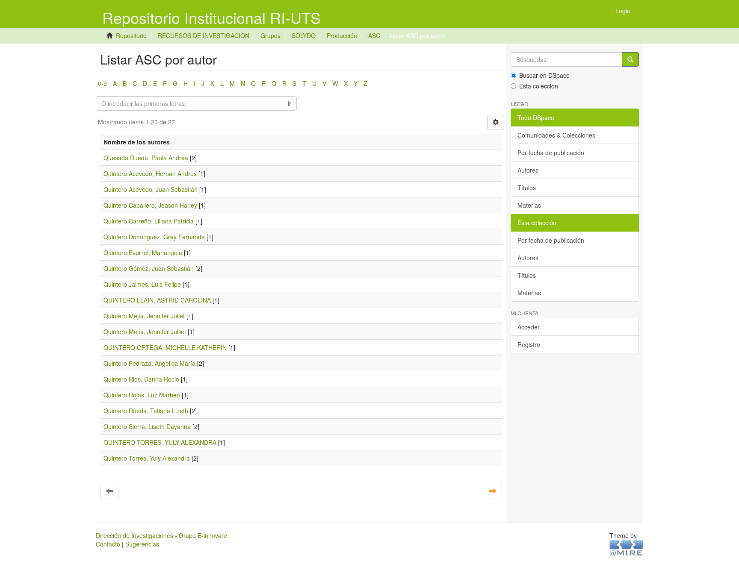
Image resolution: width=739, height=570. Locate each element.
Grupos (270, 35)
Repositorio (131, 35)
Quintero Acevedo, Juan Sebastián (150, 189)
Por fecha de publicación (550, 152)
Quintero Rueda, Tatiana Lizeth (145, 410)
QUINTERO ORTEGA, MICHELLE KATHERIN (165, 347)
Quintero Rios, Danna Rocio (141, 379)
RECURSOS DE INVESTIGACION (203, 35)
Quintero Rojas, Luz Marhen (141, 395)
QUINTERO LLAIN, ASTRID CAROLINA (157, 300)
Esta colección (538, 86)
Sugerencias (142, 544)
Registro (528, 344)
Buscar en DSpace (544, 75)
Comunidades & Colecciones (556, 135)
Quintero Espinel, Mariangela (142, 252)
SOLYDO (304, 35)
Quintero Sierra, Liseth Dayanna (147, 426)
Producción (342, 35)
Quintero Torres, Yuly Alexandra (146, 458)
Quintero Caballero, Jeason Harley (150, 205)
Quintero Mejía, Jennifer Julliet (144, 331)
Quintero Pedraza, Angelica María (149, 363)
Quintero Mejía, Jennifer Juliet (144, 315)
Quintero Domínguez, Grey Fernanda (154, 236)
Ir (289, 103)
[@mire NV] (626, 547)
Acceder (528, 327)
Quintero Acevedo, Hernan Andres (150, 173)
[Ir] (630, 59)
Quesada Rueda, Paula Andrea (145, 157)
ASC (374, 35)
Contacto (108, 544)
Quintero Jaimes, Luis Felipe (142, 284)
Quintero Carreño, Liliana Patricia (148, 221)
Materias (529, 205)
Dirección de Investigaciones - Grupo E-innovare (161, 535)
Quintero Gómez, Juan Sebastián (148, 268)
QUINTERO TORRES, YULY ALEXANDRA (159, 442)
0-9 (102, 83)
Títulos (526, 187)
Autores (527, 170)
